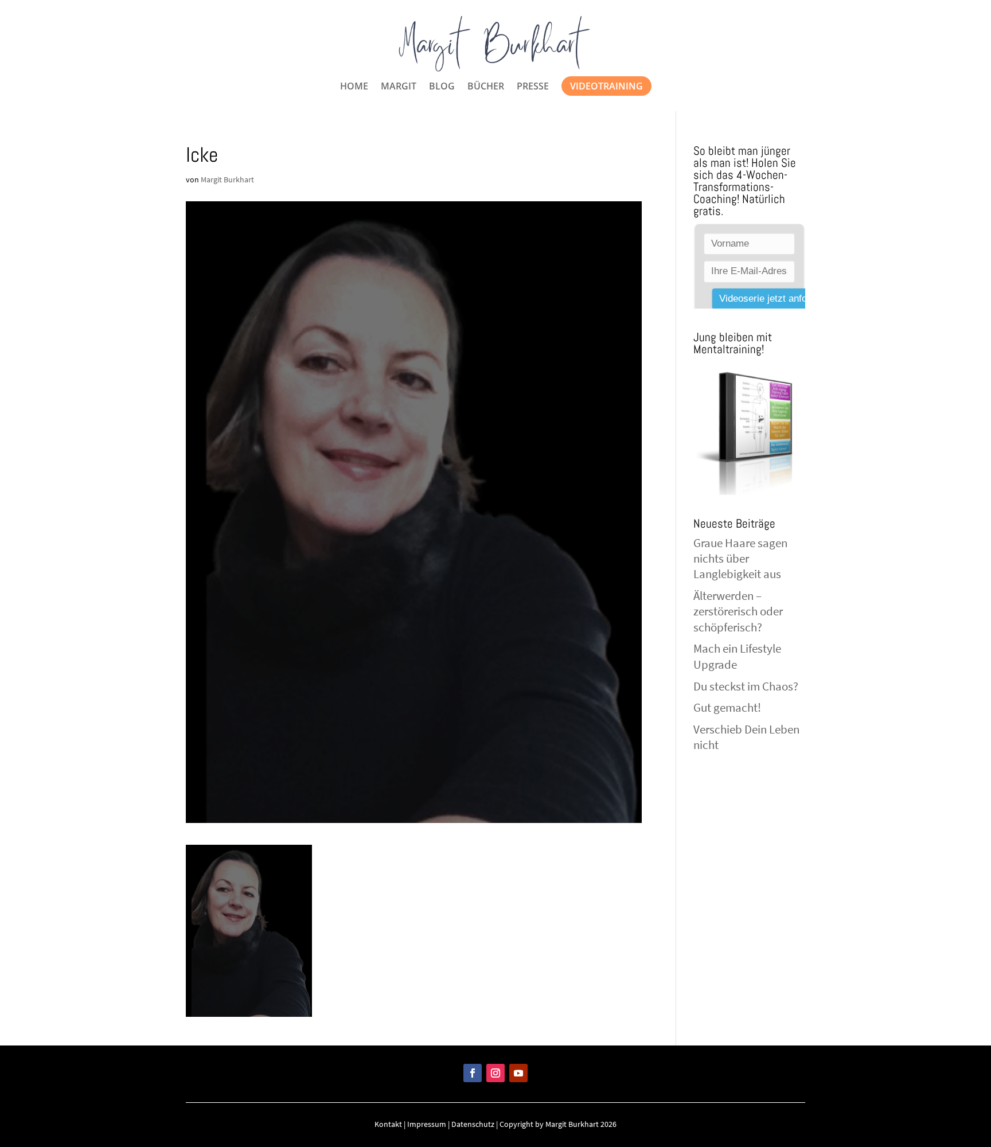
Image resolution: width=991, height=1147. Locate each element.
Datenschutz (472, 1124)
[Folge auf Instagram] (495, 1073)
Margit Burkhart (227, 179)
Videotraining (606, 86)
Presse (533, 87)
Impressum (426, 1124)
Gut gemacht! (727, 707)
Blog (442, 87)
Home (354, 87)
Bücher (485, 87)
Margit (398, 87)
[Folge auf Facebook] (472, 1073)
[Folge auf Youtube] (518, 1073)
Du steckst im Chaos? (745, 686)
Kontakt (388, 1124)
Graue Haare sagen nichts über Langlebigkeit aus (740, 558)
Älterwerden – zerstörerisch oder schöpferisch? (738, 611)
